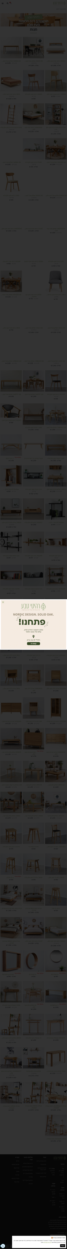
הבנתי (62, 1246)
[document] (33, 624)
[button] (2, 1246)
